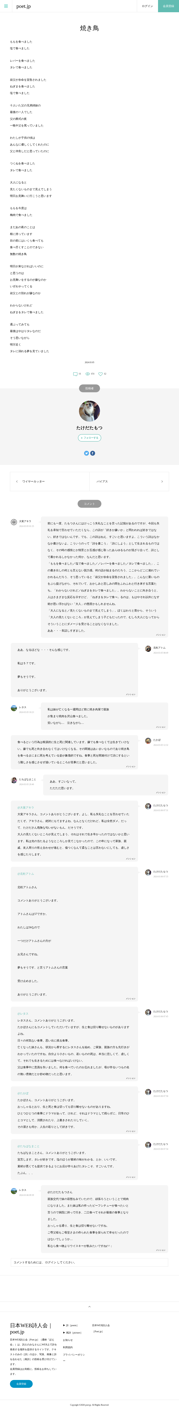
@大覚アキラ (25, 807)
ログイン (147, 6)
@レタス (22, 1013)
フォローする (91, 437)
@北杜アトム (25, 873)
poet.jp (23, 6)
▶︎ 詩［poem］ (71, 1325)
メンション (161, 635)
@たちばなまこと (28, 1146)
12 (105, 373)
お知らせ (68, 1340)
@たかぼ (22, 1093)
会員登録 (168, 6)
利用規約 (68, 1347)
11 (80, 373)
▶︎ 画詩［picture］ (73, 1332)
